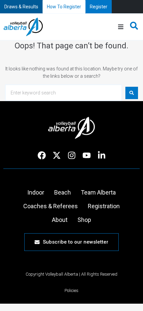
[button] (121, 27)
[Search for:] (63, 92)
